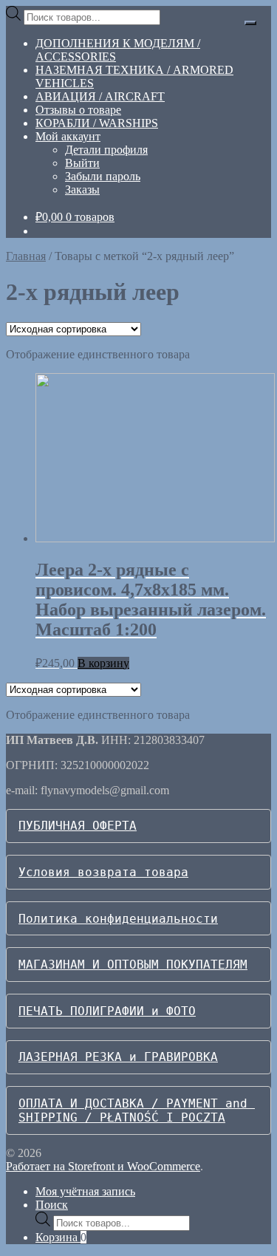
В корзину (103, 663)
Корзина (60, 1237)
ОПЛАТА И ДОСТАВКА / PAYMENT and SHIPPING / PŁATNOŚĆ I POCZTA (136, 1110)
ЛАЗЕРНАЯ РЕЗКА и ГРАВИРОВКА (118, 1057)
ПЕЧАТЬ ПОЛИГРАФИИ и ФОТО (107, 1011)
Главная (26, 256)
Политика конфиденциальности (118, 919)
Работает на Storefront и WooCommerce (103, 1166)
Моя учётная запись (85, 1191)
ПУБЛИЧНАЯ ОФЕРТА (77, 826)
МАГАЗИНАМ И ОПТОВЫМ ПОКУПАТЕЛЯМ (132, 965)
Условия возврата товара (103, 872)
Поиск (51, 1204)
